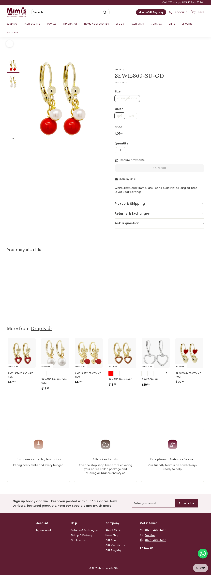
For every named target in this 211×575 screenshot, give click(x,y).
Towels (52, 23)
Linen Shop (112, 535)
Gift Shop (112, 540)
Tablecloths (32, 23)
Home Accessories (96, 23)
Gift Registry (113, 550)
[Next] (13, 137)
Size (118, 91)
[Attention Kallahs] (105, 444)
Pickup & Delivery (81, 535)
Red (119, 116)
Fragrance (70, 23)
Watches (12, 32)
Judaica (156, 23)
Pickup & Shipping (130, 203)
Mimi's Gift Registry (151, 12)
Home (118, 69)
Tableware (138, 23)
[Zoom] (63, 99)
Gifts (172, 23)
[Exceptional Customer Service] (172, 444)
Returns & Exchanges (132, 213)
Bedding (12, 23)
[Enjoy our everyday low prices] (38, 444)
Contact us (78, 540)
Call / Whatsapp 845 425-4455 (181, 2)
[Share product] (9, 43)
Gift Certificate (115, 545)
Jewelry (187, 23)
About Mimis (113, 530)
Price (118, 127)
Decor (120, 23)
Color (119, 109)
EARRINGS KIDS (127, 98)
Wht (131, 116)
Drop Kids (41, 328)
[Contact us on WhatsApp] (203, 553)
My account (43, 530)
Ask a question (127, 223)
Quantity (121, 143)
